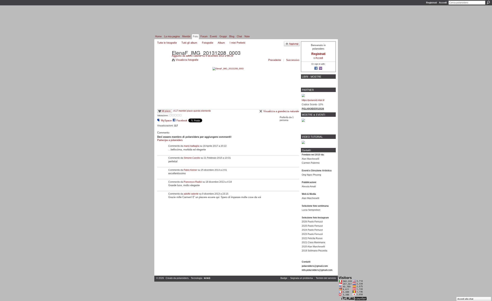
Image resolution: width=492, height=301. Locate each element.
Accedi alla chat (465, 299)
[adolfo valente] (163, 60)
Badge (283, 278)
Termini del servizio (326, 278)
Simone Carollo (192, 158)
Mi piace (166, 111)
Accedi (443, 2)
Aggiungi (293, 43)
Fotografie (207, 42)
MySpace (166, 120)
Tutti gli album (189, 42)
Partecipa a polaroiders (170, 140)
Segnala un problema (301, 278)
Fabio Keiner (190, 170)
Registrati (431, 2)
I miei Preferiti (237, 42)
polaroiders (183, 278)
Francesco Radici (193, 182)
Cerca (488, 2)
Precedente (274, 60)
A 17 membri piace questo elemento (192, 110)
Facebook (181, 120)
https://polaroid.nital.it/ (313, 100)
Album (221, 42)
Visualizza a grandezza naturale (281, 111)
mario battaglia (191, 146)
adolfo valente (193, 55)
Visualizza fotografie (187, 59)
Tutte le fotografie (167, 42)
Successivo (292, 60)
